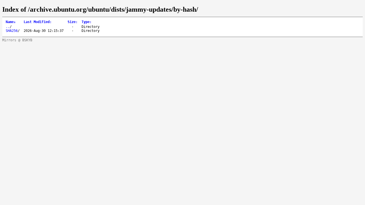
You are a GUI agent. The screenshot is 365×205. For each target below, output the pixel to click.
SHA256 (12, 31)
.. (8, 27)
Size (73, 22)
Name (11, 22)
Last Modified (38, 22)
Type (87, 22)
